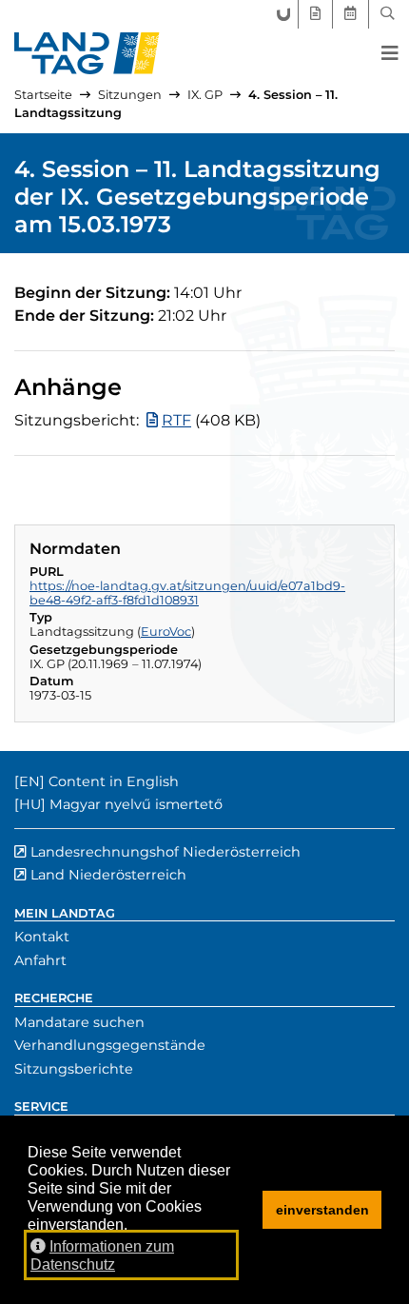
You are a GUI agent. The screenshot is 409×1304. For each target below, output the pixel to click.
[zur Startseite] (87, 53)
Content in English (114, 781)
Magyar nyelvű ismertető (136, 804)
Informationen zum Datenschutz (102, 1255)
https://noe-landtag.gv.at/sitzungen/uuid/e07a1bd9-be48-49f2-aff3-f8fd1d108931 (187, 593)
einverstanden (322, 1209)
